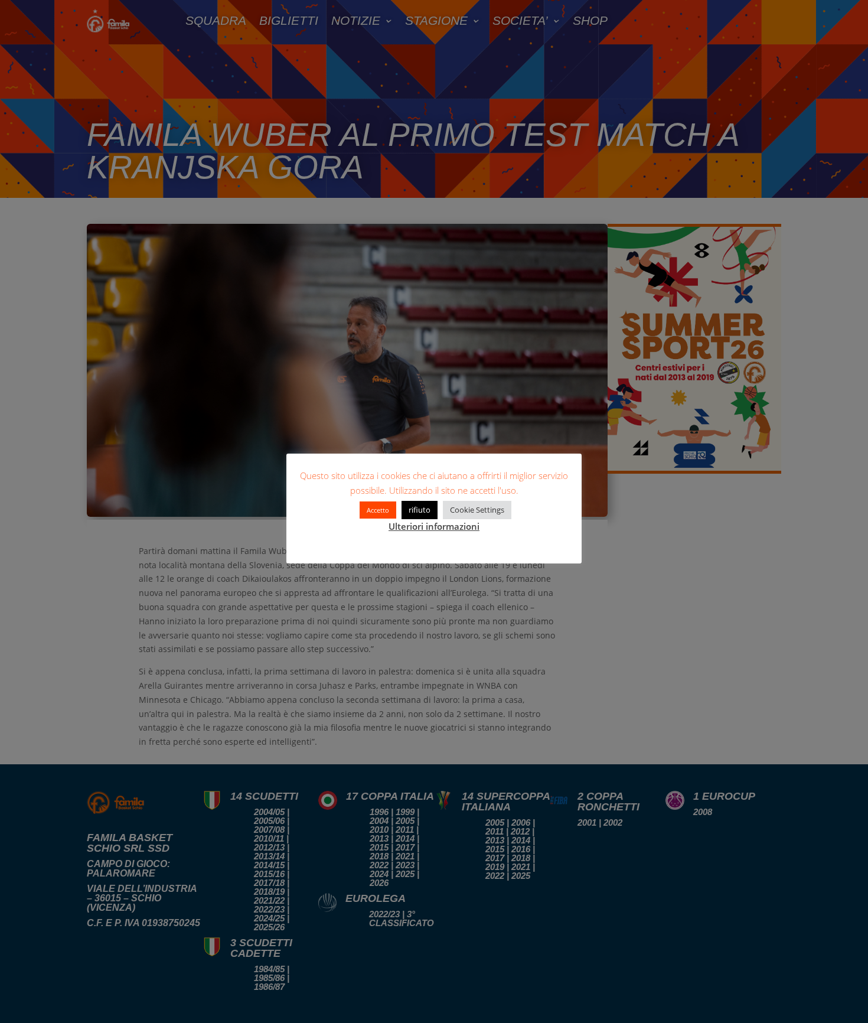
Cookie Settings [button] (477, 509)
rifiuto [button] (419, 509)
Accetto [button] (378, 510)
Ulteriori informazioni (434, 526)
